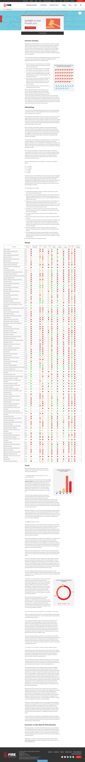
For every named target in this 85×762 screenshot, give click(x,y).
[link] (8, 5)
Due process (27, 43)
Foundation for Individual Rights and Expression (31, 751)
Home (4, 9)
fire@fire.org (21, 755)
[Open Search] (80, 5)
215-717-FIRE (27, 755)
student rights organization (30, 740)
